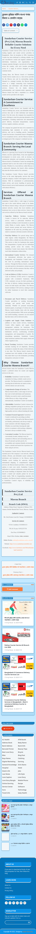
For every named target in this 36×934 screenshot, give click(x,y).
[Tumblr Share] (18, 24)
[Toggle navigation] (33, 2)
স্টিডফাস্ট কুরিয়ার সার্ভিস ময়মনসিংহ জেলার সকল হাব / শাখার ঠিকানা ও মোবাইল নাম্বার (17, 619)
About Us (7, 885)
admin (15, 540)
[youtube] (23, 2)
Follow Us (8, 728)
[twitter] (21, 902)
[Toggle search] (30, 2)
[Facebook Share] (3, 24)
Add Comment (13, 589)
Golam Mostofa (27, 932)
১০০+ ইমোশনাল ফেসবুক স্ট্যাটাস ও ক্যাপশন (20, 843)
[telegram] (13, 902)
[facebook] (17, 2)
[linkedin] (17, 902)
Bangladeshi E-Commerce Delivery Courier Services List (17, 673)
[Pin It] (11, 24)
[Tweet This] (7, 24)
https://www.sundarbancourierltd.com (21, 544)
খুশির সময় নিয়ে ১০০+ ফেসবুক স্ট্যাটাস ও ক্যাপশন (21, 834)
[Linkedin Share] (14, 24)
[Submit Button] (29, 922)
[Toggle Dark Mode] (26, 2)
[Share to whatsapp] (22, 24)
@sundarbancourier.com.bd (24, 540)
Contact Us (8, 888)
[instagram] (20, 2)
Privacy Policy (9, 890)
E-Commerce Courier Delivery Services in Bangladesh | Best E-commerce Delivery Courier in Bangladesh (16, 703)
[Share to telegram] (25, 24)
